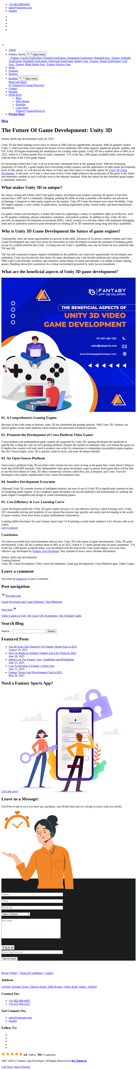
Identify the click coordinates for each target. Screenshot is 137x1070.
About (12, 49)
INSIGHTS (15, 94)
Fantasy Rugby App (76, 61)
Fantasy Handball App (26, 61)
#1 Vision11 (15, 85)
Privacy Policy (9, 973)
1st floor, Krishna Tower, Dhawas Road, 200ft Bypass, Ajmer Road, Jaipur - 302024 (49, 986)
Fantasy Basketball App (71, 57)
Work (12, 67)
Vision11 (21, 110)
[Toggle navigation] (2, 44)
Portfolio (21, 104)
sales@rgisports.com (20, 7)
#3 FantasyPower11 (33, 85)
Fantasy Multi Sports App (29, 64)
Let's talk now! (9, 791)
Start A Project (22, 1066)
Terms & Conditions (31, 973)
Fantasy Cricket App (21, 57)
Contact (13, 88)
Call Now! (7, 1066)
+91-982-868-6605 (19, 4)
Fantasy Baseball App (97, 57)
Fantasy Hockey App (58, 64)
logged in (21, 578)
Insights (13, 78)
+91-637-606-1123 (19, 1003)
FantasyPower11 (35, 110)
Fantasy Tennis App (100, 61)
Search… (6, 631)
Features (13, 70)
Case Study (20, 82)
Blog (11, 82)
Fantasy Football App (46, 57)
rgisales (13, 10)
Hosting (13, 73)
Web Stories (22, 101)
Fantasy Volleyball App (52, 61)
